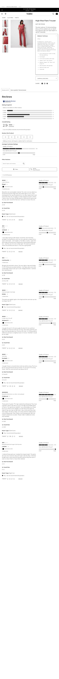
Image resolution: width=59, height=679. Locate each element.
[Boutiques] (5, 14)
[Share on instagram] (44, 83)
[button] (57, 13)
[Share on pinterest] (47, 83)
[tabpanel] (29, 288)
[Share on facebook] (42, 83)
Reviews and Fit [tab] (5, 90)
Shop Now (28, 10)
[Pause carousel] (58, 10)
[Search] (53, 14)
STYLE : (39, 38)
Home (4, 17)
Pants (17, 17)
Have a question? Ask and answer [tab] (18, 90)
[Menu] (2, 13)
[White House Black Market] (29, 14)
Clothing (10, 17)
